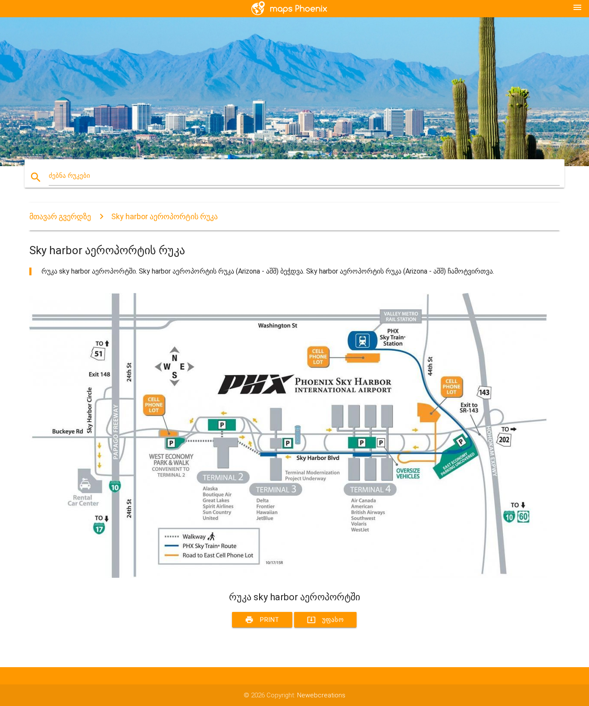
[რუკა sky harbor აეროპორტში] (288, 576)
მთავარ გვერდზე (60, 216)
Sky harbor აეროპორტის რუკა (164, 216)
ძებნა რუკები (69, 176)
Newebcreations (321, 695)
